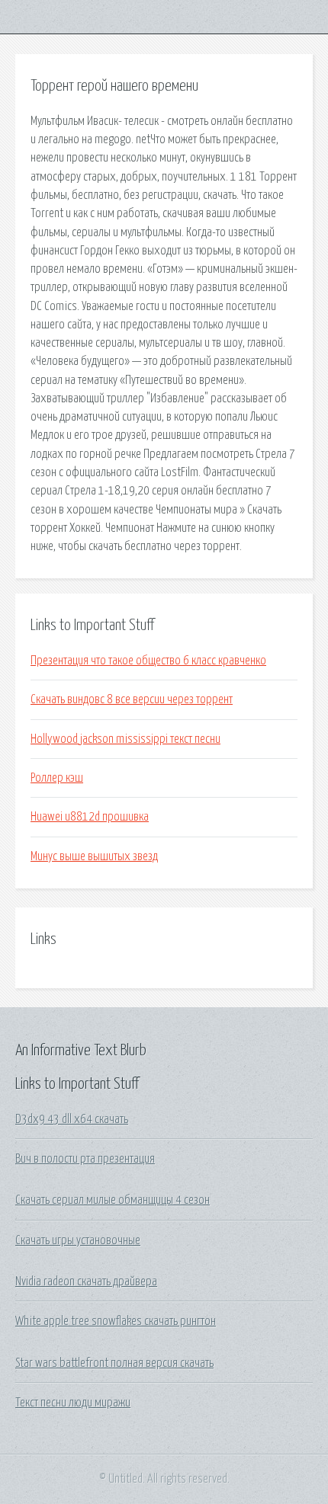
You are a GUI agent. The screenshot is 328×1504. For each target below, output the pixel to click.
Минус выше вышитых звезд (94, 856)
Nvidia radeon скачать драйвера (86, 1281)
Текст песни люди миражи (72, 1403)
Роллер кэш (57, 778)
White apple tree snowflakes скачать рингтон (115, 1321)
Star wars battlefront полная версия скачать (114, 1363)
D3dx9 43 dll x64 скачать (71, 1119)
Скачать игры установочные (77, 1240)
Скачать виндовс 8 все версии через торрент (132, 699)
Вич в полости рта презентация (85, 1159)
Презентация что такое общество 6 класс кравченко (148, 660)
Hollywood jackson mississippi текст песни (125, 739)
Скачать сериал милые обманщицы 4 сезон (112, 1200)
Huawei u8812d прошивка (90, 817)
